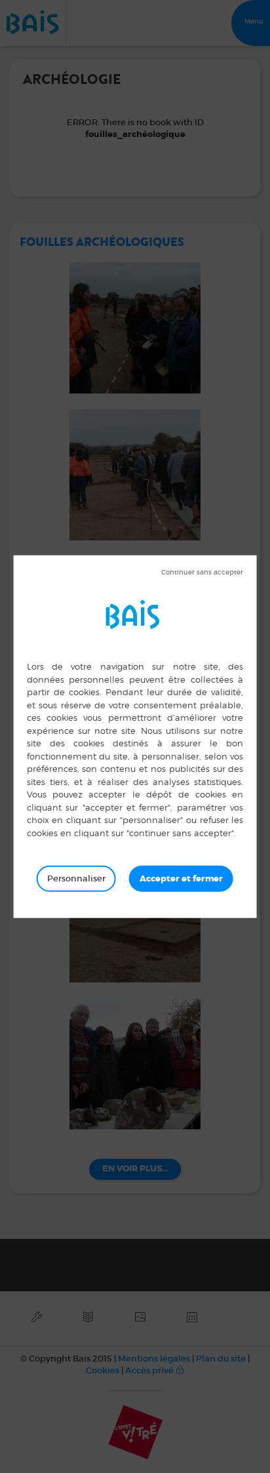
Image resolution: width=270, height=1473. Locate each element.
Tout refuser (202, 572)
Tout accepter (181, 879)
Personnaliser (76, 878)
